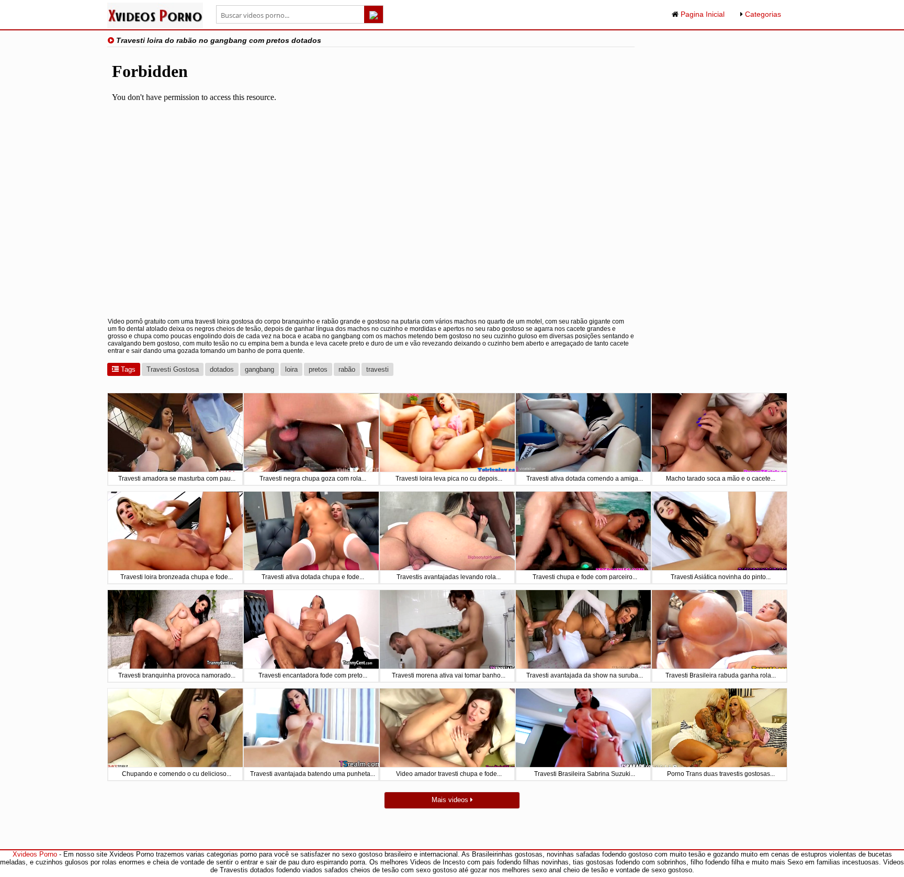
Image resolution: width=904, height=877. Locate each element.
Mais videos (451, 800)
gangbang (259, 369)
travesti (377, 369)
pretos (318, 369)
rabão (346, 369)
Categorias (762, 14)
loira (291, 369)
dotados (222, 369)
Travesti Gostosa (172, 369)
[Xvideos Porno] (155, 26)
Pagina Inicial (702, 14)
